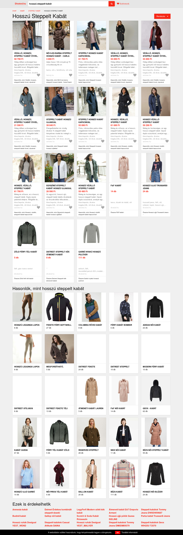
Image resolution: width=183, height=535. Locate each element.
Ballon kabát (86, 491)
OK (118, 533)
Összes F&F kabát (117, 212)
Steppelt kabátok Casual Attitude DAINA (57, 524)
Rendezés (160, 16)
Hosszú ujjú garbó (24, 491)
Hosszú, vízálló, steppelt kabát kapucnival (119, 122)
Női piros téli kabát (57, 491)
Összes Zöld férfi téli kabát (23, 278)
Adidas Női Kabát (152, 325)
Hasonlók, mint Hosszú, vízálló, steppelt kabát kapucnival (122, 147)
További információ (130, 532)
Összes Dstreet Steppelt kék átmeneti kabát (56, 279)
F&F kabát (116, 185)
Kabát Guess (21, 450)
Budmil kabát (19, 515)
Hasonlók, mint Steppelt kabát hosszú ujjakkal (57, 147)
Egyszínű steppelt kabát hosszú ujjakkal (59, 187)
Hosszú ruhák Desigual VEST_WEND (24, 524)
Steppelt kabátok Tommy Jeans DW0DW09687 (153, 511)
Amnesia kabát (20, 509)
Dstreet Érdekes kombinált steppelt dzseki (58, 511)
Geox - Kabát (149, 408)
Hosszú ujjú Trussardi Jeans (155, 187)
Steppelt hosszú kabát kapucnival (91, 54)
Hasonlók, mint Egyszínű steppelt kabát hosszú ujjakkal (58, 213)
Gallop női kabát (53, 515)
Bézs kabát (117, 491)
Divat (14, 11)
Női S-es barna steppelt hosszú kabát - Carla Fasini (59, 56)
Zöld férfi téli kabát (25, 251)
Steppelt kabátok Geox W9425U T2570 (152, 524)
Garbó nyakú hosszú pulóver (90, 253)
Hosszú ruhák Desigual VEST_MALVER (88, 524)
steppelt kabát (34, 11)
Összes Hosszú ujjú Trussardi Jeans (155, 212)
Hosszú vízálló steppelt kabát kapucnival (151, 122)
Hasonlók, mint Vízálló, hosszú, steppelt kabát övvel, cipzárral (25, 81)
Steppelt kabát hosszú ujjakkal (58, 120)
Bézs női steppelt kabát (156, 450)
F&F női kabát (118, 408)
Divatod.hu (20, 3)
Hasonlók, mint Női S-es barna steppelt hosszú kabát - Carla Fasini (59, 81)
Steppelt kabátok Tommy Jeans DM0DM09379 (121, 524)
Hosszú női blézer (153, 491)
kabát (22, 11)
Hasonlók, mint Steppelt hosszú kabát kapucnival (90, 81)
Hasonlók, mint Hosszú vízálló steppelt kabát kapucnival (153, 147)
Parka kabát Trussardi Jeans (155, 515)
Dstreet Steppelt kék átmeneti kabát (58, 253)
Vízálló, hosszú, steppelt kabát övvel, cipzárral (26, 56)
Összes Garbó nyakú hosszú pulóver (89, 279)
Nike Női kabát (118, 450)
